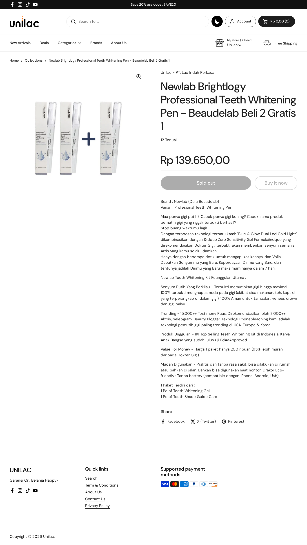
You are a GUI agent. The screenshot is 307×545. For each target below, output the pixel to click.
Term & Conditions (101, 485)
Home (14, 60)
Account (244, 21)
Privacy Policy (97, 505)
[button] (276, 21)
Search (91, 478)
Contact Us (95, 498)
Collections (33, 60)
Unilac (48, 536)
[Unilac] (24, 21)
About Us (93, 491)
